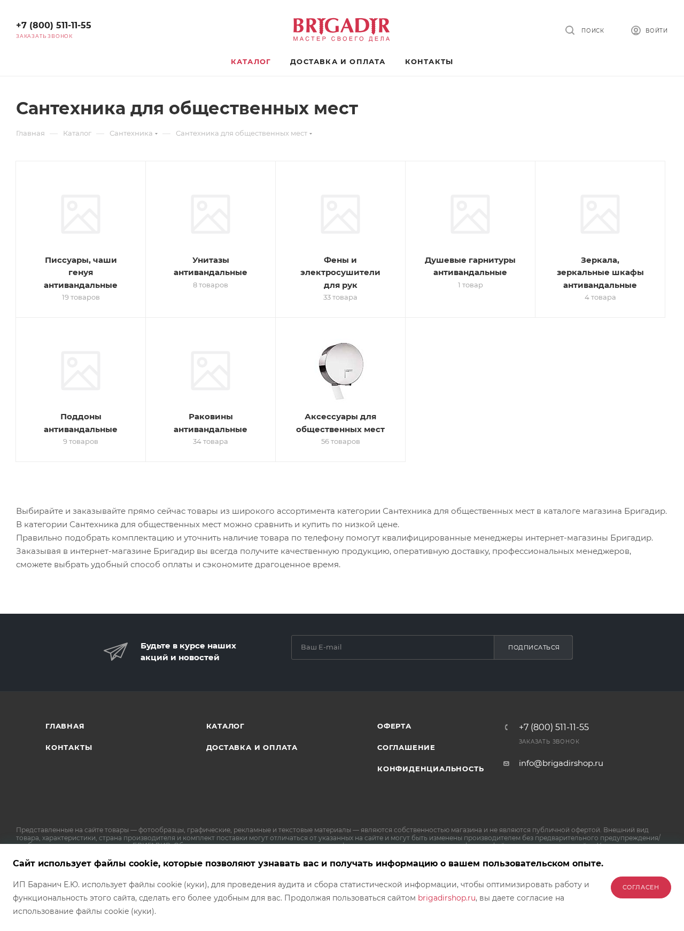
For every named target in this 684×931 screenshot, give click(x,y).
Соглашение (406, 747)
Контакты (68, 747)
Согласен (641, 887)
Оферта (394, 726)
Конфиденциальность (430, 768)
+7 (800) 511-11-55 (53, 25)
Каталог (225, 726)
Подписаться (534, 647)
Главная (65, 726)
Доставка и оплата (252, 747)
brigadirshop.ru (447, 898)
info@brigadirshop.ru (561, 763)
